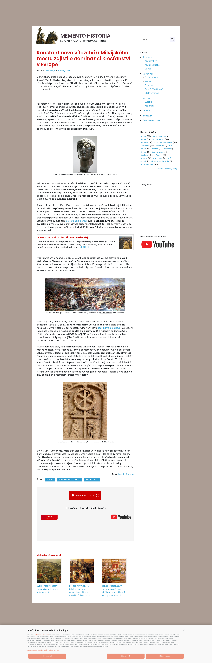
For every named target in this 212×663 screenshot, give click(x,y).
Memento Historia (85, 35)
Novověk (147, 98)
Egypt (148, 68)
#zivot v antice (159, 136)
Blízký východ (152, 93)
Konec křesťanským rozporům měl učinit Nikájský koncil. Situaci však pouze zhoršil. (113, 590)
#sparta (159, 145)
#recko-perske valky (160, 161)
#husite (143, 158)
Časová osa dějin (152, 120)
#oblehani (144, 155)
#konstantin (91, 479)
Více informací (47, 656)
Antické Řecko (152, 64)
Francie (149, 85)
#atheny (145, 145)
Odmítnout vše (126, 656)
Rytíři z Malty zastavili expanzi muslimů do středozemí (48, 589)
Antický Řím (64, 70)
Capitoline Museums (98, 174)
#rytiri (143, 152)
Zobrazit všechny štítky (167, 168)
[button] (184, 630)
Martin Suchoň (126, 474)
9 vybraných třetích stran (41, 634)
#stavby (144, 142)
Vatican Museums (94, 442)
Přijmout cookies (164, 656)
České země (151, 77)
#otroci (158, 155)
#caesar (168, 149)
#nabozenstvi (158, 139)
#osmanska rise (158, 152)
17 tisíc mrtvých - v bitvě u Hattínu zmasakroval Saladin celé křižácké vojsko (80, 590)
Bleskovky (147, 115)
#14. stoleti (157, 158)
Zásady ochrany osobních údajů (37, 650)
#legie (143, 139)
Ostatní (147, 110)
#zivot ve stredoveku (163, 142)
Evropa (148, 101)
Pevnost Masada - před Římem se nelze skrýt (63, 237)
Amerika (149, 105)
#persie (155, 149)
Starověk (50, 70)
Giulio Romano (106, 312)
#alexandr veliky (147, 164)
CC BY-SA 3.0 (112, 174)
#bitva (49, 479)
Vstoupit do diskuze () (87, 495)
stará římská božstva (109, 327)
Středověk (148, 73)
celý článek (84, 247)
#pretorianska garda (69, 479)
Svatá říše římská (154, 89)
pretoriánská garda (76, 220)
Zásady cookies (54, 650)
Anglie (148, 81)
